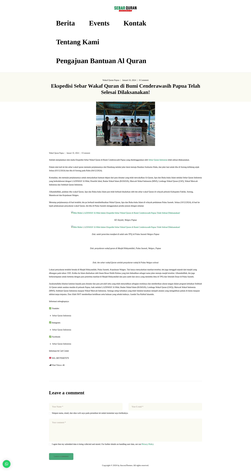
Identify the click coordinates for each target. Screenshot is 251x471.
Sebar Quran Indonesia (158, 160)
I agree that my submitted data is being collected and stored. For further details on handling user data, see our (103, 444)
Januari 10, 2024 (129, 80)
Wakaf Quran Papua (110, 80)
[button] (6, 464)
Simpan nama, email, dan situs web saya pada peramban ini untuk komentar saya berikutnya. (90, 413)
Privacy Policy (148, 444)
